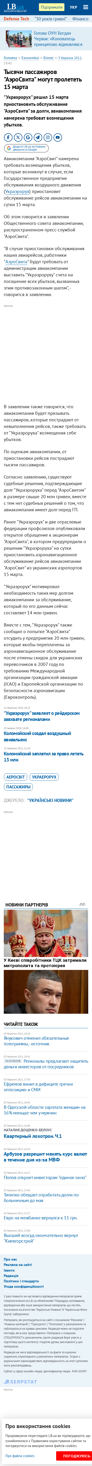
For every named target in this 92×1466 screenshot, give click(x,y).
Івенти (9, 1270)
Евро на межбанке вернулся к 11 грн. (41, 1218)
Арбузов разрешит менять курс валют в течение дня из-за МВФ (45, 1157)
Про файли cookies (19, 1456)
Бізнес (48, 57)
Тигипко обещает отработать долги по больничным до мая (41, 1197)
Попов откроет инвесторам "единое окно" (45, 1177)
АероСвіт (15, 777)
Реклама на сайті (18, 1264)
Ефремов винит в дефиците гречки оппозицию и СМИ (38, 1087)
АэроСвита (16, 262)
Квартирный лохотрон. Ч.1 (33, 1136)
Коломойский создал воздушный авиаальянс (37, 736)
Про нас (10, 1259)
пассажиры (18, 787)
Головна (10, 57)
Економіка (30, 57)
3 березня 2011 (70, 58)
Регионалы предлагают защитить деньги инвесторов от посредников (46, 1064)
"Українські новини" (50, 800)
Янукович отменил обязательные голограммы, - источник (36, 1041)
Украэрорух (17, 191)
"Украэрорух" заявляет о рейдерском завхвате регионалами (42, 716)
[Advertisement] (46, 354)
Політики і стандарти (21, 1281)
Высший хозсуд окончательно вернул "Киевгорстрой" (41, 1238)
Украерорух (44, 777)
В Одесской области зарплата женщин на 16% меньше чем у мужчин (45, 1110)
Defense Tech (16, 19)
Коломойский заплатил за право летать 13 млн (43, 756)
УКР (73, 7)
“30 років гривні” (51, 19)
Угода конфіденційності (24, 1286)
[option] (46, 38)
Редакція (11, 1275)
